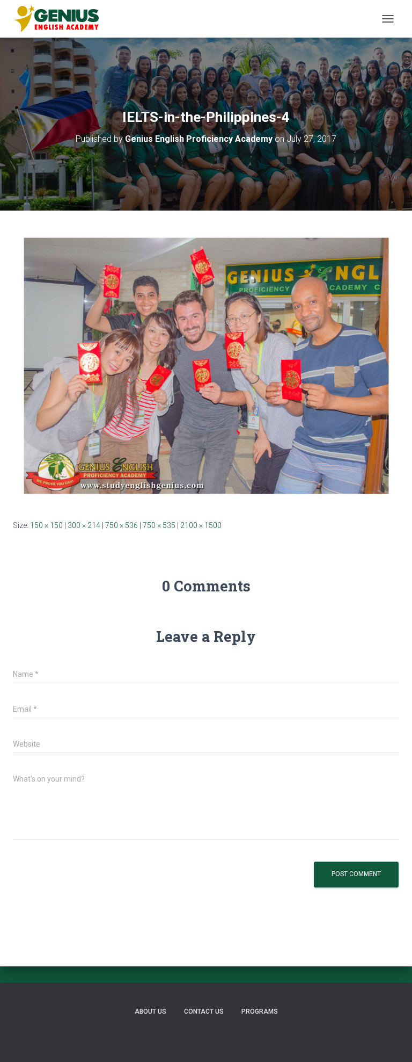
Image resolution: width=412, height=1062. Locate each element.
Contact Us (204, 1011)
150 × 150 (46, 525)
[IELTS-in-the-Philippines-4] (206, 364)
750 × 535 (159, 525)
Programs (259, 1011)
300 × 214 (84, 525)
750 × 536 (121, 525)
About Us (150, 1011)
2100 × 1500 (201, 525)
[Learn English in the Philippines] (60, 18)
